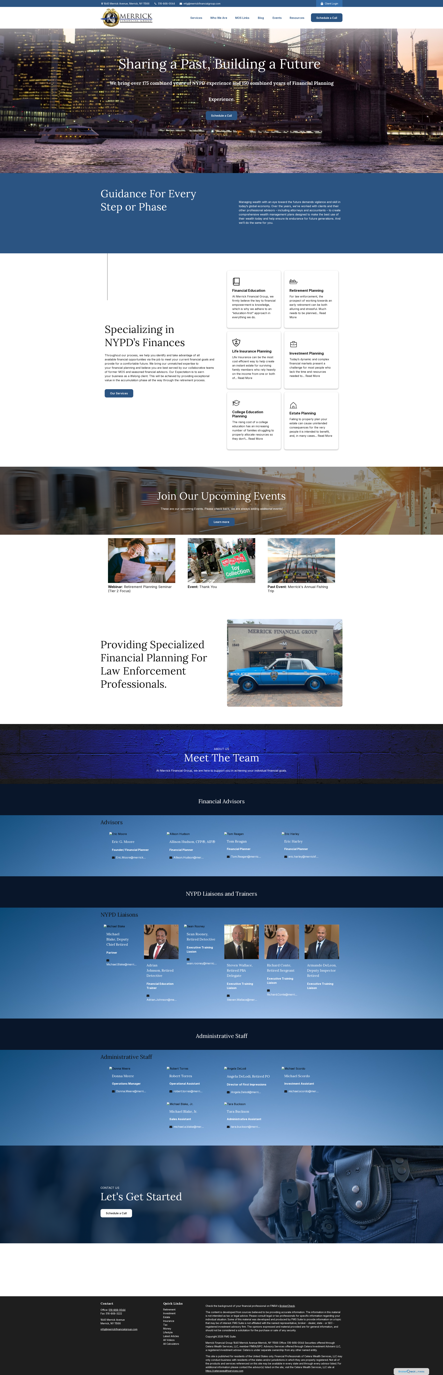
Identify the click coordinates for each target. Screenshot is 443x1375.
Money (167, 1328)
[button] (196, 17)
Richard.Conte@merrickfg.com (282, 994)
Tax (165, 1324)
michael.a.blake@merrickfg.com (189, 1126)
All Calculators (171, 1343)
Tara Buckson (238, 1111)
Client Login (331, 3)
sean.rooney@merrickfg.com (202, 963)
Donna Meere (123, 1076)
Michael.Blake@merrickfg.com (121, 964)
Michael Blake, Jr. (183, 1111)
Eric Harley (293, 841)
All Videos (169, 1339)
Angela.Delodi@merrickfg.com (246, 1092)
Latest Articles (171, 1336)
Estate (166, 1317)
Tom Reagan (237, 841)
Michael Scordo (297, 1076)
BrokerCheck (287, 1305)
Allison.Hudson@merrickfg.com (189, 857)
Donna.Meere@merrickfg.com (131, 1091)
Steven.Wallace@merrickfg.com (242, 999)
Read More (245, 378)
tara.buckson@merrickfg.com (246, 1126)
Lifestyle (168, 1332)
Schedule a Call (221, 115)
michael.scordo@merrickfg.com (303, 1091)
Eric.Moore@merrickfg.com (131, 857)
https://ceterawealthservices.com (224, 1370)
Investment (169, 1313)
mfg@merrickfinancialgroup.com (202, 3)
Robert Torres (180, 1076)
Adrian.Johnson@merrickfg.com (162, 999)
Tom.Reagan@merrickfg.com (246, 856)
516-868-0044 (166, 3)
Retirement (169, 1309)
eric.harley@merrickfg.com (303, 856)
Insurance (168, 1320)
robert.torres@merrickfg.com (189, 1091)
